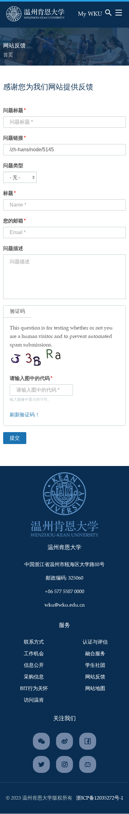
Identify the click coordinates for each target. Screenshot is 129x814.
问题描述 (13, 248)
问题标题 (13, 110)
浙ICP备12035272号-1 (99, 798)
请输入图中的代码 (30, 378)
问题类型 (13, 166)
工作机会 (34, 653)
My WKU (90, 14)
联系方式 (34, 642)
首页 (8, 55)
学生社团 (95, 665)
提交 (94, 21)
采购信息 (34, 677)
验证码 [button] (17, 311)
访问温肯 (34, 700)
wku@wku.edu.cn (64, 605)
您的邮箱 (13, 221)
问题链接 (13, 138)
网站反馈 (95, 677)
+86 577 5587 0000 (64, 591)
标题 (8, 193)
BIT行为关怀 (34, 688)
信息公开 (34, 665)
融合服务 (95, 653)
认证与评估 (95, 642)
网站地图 (95, 688)
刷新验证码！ (25, 415)
